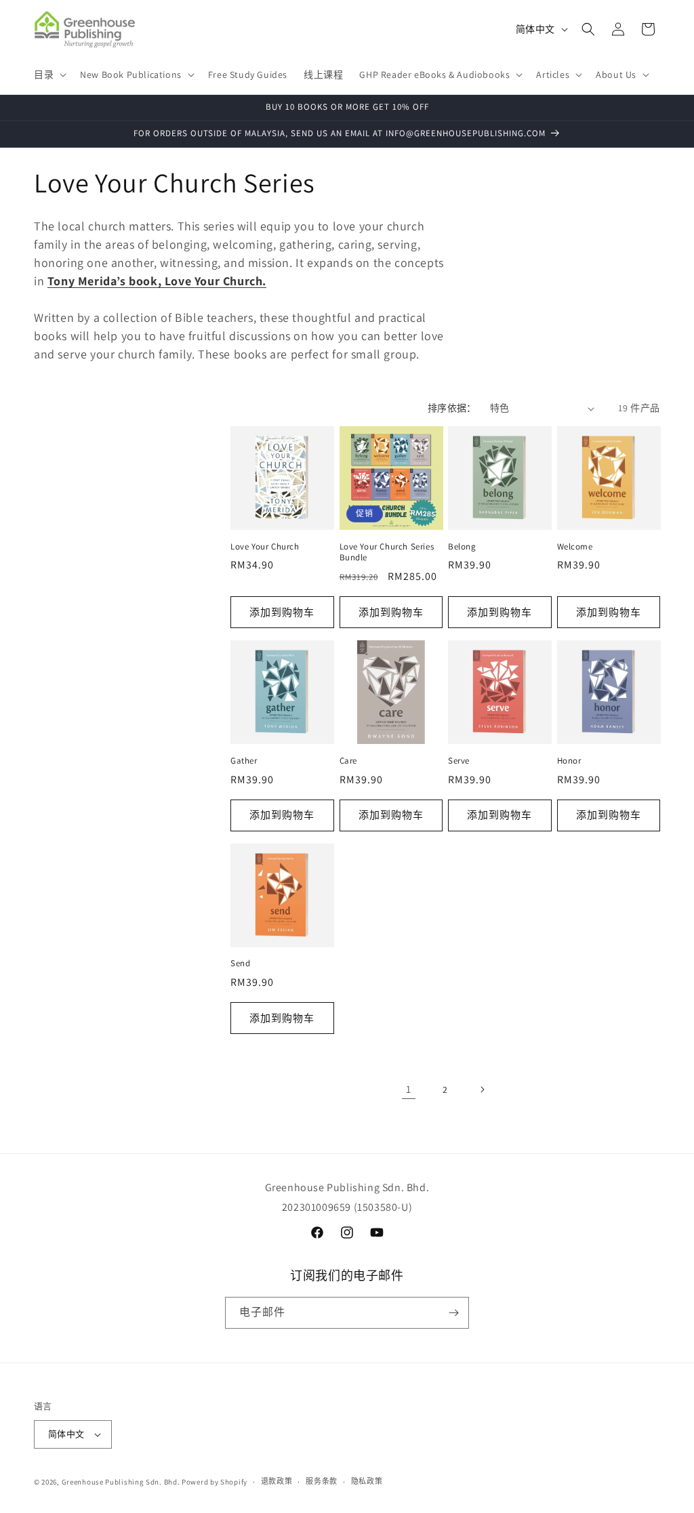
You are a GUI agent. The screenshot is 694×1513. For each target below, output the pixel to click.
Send (240, 963)
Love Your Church (265, 546)
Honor (569, 760)
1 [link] (408, 1089)
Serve (459, 760)
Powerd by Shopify (214, 1482)
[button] (49, 74)
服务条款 (322, 1481)
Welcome (575, 546)
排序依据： (452, 408)
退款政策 (277, 1481)
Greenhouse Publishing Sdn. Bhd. (121, 1482)
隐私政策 (367, 1481)
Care (348, 760)
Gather (244, 760)
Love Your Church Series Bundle (387, 552)
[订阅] (453, 1313)
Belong (462, 546)
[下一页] (482, 1089)
